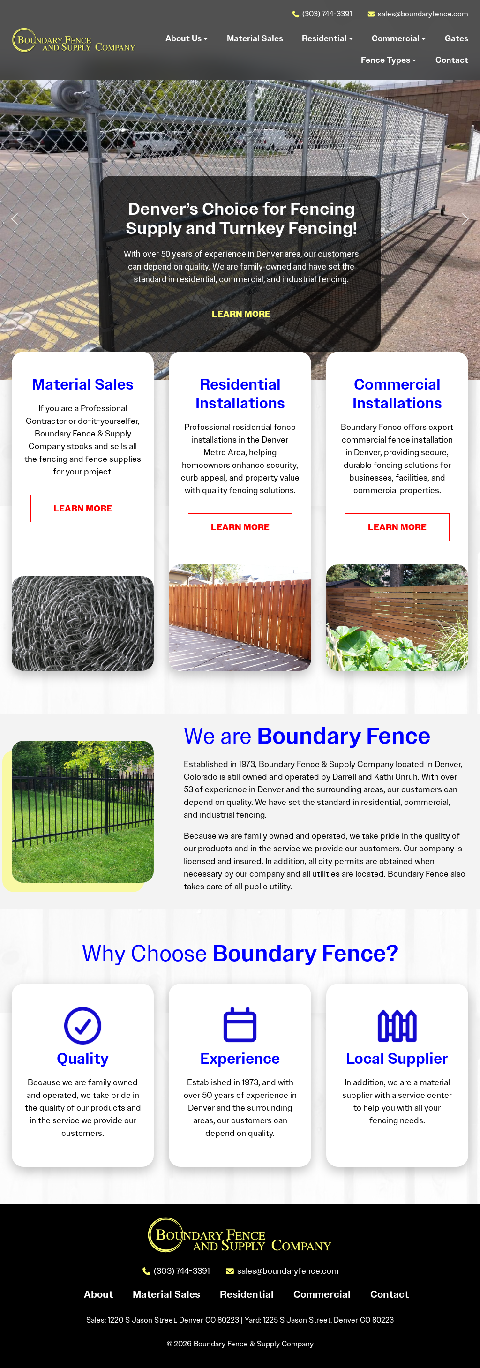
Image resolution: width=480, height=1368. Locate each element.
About (98, 1295)
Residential (247, 1295)
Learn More (82, 508)
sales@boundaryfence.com (423, 13)
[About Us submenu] (205, 38)
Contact (389, 1295)
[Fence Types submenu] (414, 60)
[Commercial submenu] (423, 38)
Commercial (322, 1295)
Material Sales (166, 1295)
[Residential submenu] (351, 38)
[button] (14, 218)
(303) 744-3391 (327, 13)
